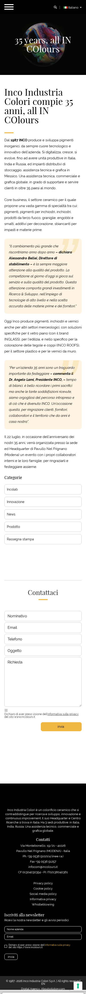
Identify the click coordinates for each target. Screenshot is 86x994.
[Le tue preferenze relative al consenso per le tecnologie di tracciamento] (78, 986)
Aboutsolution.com (53, 989)
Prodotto (13, 527)
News (11, 514)
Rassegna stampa (20, 539)
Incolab (12, 489)
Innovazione (15, 502)
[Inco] (43, 799)
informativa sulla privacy (63, 714)
